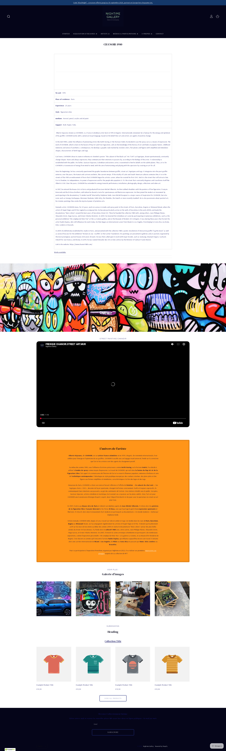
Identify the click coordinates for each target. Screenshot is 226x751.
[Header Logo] (113, 16)
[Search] (8, 16)
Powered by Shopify (161, 746)
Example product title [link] (44, 685)
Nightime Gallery (148, 746)
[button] (8, 16)
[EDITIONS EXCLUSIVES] (113, 256)
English (40, 746)
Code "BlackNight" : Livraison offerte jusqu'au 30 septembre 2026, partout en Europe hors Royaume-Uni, (113, 3)
